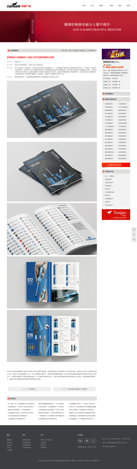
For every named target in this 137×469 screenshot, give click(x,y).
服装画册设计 (122, 110)
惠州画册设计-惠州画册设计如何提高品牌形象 (83, 416)
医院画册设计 (109, 149)
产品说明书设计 (110, 192)
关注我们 (80, 435)
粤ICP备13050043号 (108, 446)
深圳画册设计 (109, 93)
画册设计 (83, 50)
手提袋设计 (108, 186)
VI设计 (9, 447)
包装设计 (9, 445)
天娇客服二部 (115, 84)
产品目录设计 (109, 205)
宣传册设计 (108, 179)
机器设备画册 (122, 123)
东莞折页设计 (109, 182)
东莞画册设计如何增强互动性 (48, 419)
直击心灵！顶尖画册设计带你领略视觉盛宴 (82, 406)
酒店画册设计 (109, 145)
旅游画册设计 (122, 152)
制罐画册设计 (122, 120)
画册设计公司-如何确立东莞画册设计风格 (82, 413)
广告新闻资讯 (26, 447)
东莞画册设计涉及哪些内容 (16, 419)
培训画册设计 (122, 149)
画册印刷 (43, 447)
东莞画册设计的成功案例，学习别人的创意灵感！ (54, 410)
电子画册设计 (109, 113)
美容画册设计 (122, 145)
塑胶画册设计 (109, 129)
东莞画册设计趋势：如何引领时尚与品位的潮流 (23, 413)
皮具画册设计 (122, 113)
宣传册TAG (95, 460)
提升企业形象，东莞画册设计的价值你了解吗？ (84, 410)
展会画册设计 (109, 158)
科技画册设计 (109, 136)
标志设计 (9, 442)
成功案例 (76, 50)
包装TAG (88, 460)
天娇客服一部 (115, 81)
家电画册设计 (122, 133)
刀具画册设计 (109, 120)
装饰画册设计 (122, 136)
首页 (83, 5)
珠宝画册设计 (109, 123)
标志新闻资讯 (26, 442)
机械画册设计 (109, 110)
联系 (128, 5)
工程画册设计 (122, 104)
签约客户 (43, 445)
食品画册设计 (109, 142)
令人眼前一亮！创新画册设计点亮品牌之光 (21, 403)
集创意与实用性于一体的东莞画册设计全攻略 (53, 413)
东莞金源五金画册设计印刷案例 (77, 389)
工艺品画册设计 (110, 126)
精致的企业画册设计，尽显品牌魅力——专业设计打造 (25, 410)
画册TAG (74, 460)
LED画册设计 (122, 126)
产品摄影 (9, 450)
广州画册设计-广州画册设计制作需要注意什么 (53, 416)
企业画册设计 (109, 198)
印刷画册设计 (122, 142)
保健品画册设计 (110, 152)
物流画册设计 (122, 158)
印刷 (111, 5)
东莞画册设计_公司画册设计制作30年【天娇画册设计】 (86, 419)
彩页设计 (107, 189)
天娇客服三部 (115, 88)
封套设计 (107, 202)
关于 (92, 5)
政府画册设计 (109, 104)
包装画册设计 (122, 139)
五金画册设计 (91, 50)
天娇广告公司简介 (46, 440)
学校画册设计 (109, 107)
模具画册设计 (109, 133)
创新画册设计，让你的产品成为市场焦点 (20, 406)
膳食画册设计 (122, 155)
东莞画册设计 (19, 371)
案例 (101, 5)
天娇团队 (43, 442)
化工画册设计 (109, 139)
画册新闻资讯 (26, 440)
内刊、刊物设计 (110, 176)
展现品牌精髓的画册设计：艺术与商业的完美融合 (54, 403)
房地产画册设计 (123, 107)
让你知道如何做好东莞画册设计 (18, 416)
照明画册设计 (122, 129)
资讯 (120, 5)
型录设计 (107, 195)
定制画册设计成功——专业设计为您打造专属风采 (84, 403)
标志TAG (81, 460)
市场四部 (114, 78)
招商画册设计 (109, 155)
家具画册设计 (122, 117)
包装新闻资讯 (26, 445)
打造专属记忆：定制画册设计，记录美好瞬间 (53, 406)
